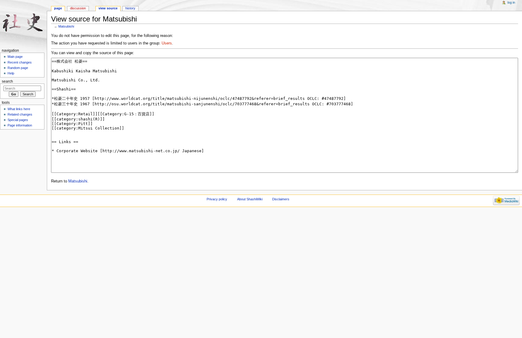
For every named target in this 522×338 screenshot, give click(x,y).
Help (11, 73)
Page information (20, 125)
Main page (15, 56)
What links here (19, 109)
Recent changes (20, 62)
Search (7, 81)
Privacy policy (217, 199)
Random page (18, 68)
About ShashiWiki (250, 199)
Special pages (18, 120)
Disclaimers (280, 199)
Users (167, 43)
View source (108, 8)
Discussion (78, 8)
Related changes (20, 114)
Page (58, 8)
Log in (511, 2)
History (130, 8)
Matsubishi (66, 26)
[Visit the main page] (23, 23)
